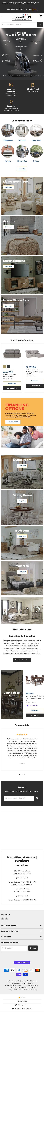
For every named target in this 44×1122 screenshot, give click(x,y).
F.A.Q (8, 981)
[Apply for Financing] (11, 90)
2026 (34, 9)
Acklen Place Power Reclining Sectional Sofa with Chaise (34, 372)
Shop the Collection (22, 660)
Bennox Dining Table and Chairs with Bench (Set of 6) (35, 698)
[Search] (40, 24)
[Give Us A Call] (32, 90)
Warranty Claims (31, 985)
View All (22, 169)
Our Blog (32, 988)
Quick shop (12, 383)
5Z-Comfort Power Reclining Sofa (9, 375)
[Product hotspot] (13, 607)
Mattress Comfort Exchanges (14, 985)
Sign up (33, 948)
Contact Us (15, 981)
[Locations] (11, 105)
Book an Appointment (28, 981)
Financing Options (14, 983)
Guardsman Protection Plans (18, 988)
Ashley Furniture (7, 378)
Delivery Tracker (27, 983)
